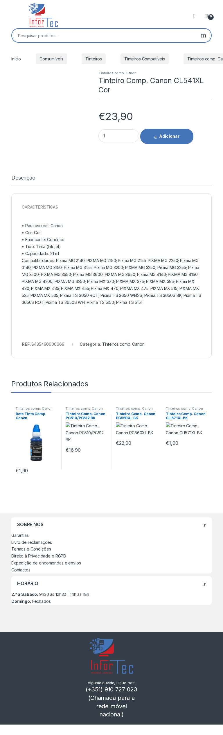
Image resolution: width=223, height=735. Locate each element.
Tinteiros (93, 58)
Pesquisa (203, 35)
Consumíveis (51, 58)
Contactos (20, 569)
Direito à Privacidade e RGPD (38, 555)
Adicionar (169, 136)
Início (16, 58)
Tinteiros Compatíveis (144, 58)
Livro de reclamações (31, 542)
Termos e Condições (31, 548)
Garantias (20, 535)
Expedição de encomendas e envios (46, 562)
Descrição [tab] (23, 178)
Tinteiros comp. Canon (117, 73)
